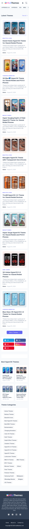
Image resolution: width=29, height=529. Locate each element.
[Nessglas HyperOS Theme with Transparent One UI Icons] (14, 145)
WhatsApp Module (10, 479)
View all (24, 15)
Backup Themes (9, 414)
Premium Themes (9, 472)
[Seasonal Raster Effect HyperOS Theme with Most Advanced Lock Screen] (21, 389)
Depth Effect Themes (10, 440)
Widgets (20, 479)
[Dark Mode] (23, 2)
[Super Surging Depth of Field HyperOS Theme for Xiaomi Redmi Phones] (14, 105)
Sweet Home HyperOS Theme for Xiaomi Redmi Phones (14, 42)
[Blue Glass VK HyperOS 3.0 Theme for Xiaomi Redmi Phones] (14, 299)
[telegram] (8, 514)
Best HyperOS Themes (11, 420)
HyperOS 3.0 (6, 7)
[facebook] (12, 514)
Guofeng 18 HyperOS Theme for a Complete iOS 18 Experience (7, 377)
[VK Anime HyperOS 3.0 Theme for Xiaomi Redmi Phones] (14, 259)
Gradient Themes (9, 443)
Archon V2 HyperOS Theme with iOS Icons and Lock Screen (21, 377)
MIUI (24, 7)
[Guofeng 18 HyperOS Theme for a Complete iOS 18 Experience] (8, 370)
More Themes (13, 332)
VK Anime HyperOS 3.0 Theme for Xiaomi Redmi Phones (12, 274)
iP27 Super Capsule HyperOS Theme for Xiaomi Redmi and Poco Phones (8, 396)
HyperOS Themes (9, 453)
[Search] (26, 2)
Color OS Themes (9, 433)
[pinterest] (20, 514)
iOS (20, 7)
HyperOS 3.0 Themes (10, 450)
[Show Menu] (2, 2)
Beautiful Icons (9, 417)
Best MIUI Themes (10, 424)
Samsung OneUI (9, 476)
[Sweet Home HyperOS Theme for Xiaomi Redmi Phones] (14, 28)
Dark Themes (8, 437)
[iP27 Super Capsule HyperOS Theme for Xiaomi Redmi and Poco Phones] (8, 389)
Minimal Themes (9, 466)
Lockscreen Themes (10, 456)
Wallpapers (20, 476)
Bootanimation (9, 427)
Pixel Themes (8, 469)
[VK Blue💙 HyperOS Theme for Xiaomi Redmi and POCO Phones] (14, 65)
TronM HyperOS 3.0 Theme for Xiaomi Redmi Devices (13, 196)
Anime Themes (9, 411)
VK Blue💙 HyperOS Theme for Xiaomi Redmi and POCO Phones (14, 80)
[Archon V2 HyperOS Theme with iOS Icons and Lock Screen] (21, 370)
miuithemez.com (19, 525)
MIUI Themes (20, 459)
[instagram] (16, 514)
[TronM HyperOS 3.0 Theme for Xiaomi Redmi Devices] (14, 182)
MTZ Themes (8, 463)
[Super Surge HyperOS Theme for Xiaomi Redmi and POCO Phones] (14, 220)
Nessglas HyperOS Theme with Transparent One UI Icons (14, 159)
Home (7, 522)
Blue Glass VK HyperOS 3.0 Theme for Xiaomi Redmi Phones (13, 314)
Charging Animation (10, 430)
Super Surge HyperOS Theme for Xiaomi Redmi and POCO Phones (14, 235)
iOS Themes (8, 482)
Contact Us (20, 522)
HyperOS (14, 7)
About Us (13, 522)
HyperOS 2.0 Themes (10, 446)
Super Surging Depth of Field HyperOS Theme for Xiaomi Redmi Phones (14, 120)
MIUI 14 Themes (9, 459)
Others (19, 466)
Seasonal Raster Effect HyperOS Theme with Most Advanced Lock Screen (21, 396)
